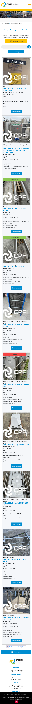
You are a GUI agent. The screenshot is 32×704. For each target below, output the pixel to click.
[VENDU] (16, 366)
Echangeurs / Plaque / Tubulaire (11, 145)
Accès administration (16, 688)
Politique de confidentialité (16, 687)
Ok (16, 701)
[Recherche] (29, 47)
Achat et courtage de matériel (16, 672)
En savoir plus (16, 111)
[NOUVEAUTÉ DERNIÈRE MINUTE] (16, 191)
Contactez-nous (16, 677)
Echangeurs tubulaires (17, 206)
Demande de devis (16, 679)
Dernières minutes (18, 41)
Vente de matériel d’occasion (16, 670)
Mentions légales (16, 685)
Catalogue (7, 23)
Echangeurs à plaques (9, 87)
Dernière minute (7, 206)
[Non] (30, 698)
